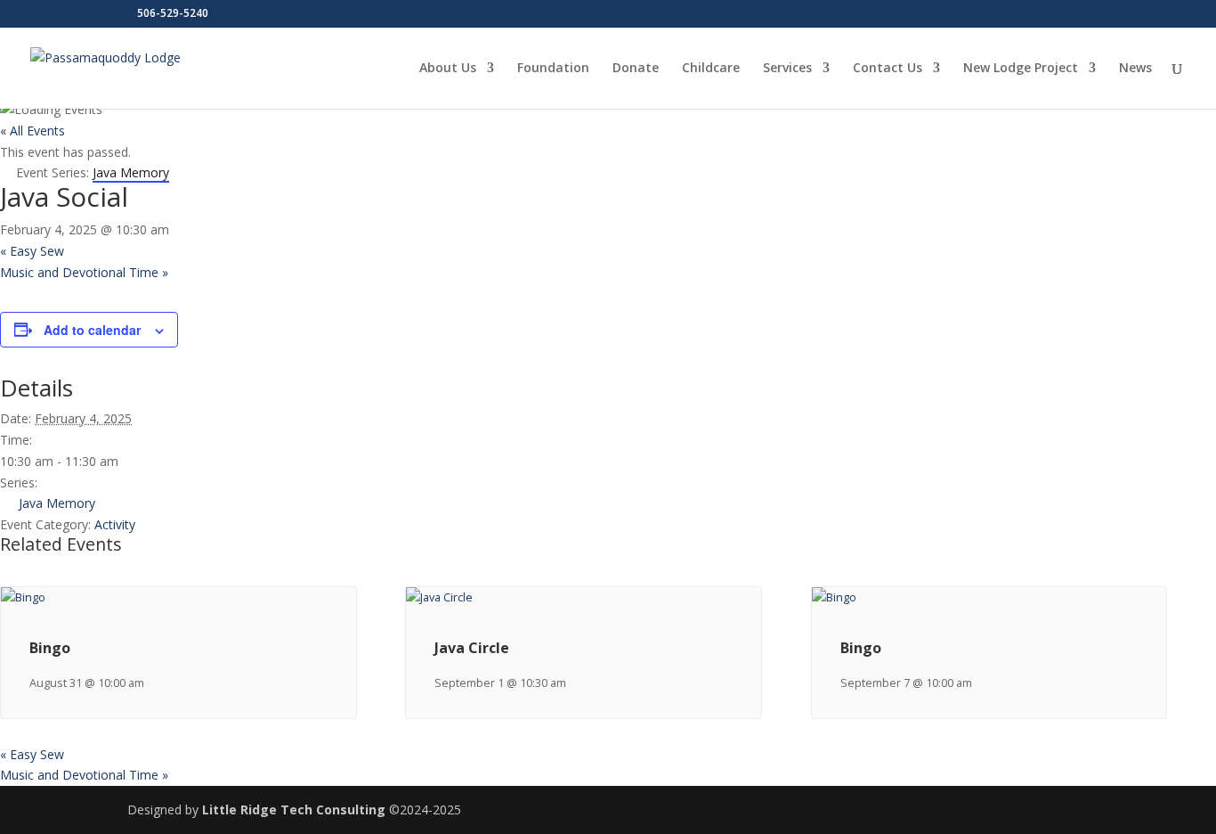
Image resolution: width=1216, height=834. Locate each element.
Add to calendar (92, 330)
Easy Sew (32, 250)
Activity (114, 524)
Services (787, 68)
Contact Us (887, 68)
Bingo (49, 648)
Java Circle (471, 648)
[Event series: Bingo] (153, 683)
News (1135, 68)
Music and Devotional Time (84, 272)
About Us (447, 68)
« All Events (32, 130)
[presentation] (23, 597)
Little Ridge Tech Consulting (293, 809)
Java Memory (57, 503)
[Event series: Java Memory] (575, 683)
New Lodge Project (1020, 68)
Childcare (711, 68)
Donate (635, 68)
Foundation (553, 68)
